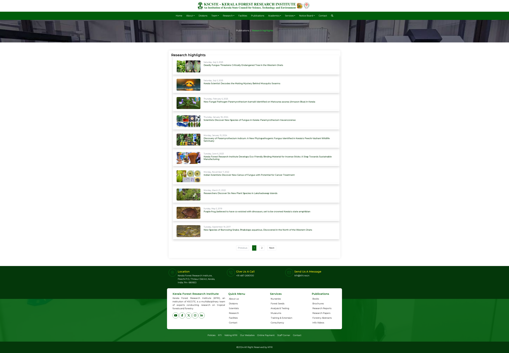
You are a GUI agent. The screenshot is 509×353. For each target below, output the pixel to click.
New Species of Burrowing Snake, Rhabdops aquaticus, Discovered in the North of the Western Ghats (258, 230)
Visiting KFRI (230, 335)
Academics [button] (273, 15)
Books (315, 299)
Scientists (234, 308)
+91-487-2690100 (245, 275)
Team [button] (214, 15)
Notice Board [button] (306, 15)
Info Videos (318, 322)
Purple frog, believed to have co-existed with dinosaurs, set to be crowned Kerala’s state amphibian (257, 211)
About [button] (189, 15)
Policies (211, 335)
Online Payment (266, 335)
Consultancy (277, 322)
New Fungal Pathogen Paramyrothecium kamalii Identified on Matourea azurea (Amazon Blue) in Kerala (259, 102)
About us (234, 299)
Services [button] (289, 15)
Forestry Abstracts (322, 318)
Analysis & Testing (280, 308)
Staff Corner (283, 335)
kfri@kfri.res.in (301, 275)
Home (179, 15)
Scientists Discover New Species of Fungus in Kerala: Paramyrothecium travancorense (250, 120)
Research (234, 313)
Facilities (242, 15)
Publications (257, 15)
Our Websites (247, 335)
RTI (220, 335)
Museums (276, 313)
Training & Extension (281, 318)
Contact (323, 15)
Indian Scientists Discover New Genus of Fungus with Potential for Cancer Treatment (249, 175)
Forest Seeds (277, 303)
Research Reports (321, 308)
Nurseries (276, 299)
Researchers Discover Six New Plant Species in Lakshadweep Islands (240, 193)
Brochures (318, 303)
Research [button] (228, 15)
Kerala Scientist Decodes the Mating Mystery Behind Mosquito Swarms (242, 83)
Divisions (203, 15)
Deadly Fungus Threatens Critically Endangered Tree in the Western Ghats (243, 65)
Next (271, 248)
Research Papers (321, 313)
